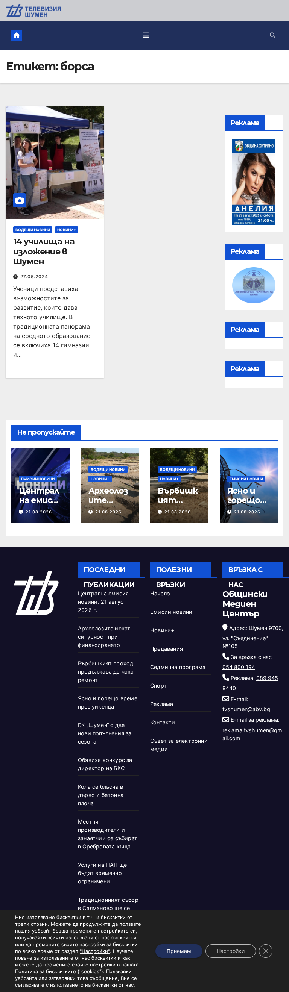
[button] (272, 35)
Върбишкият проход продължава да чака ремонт (106, 671)
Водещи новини (32, 229)
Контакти (162, 722)
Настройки (231, 951)
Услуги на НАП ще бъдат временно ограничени (102, 873)
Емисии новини (38, 479)
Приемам (179, 951)
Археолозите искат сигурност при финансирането (104, 636)
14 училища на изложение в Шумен (44, 251)
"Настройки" (95, 951)
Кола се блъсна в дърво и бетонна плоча (100, 794)
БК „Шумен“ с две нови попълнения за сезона (105, 733)
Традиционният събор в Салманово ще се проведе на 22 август (108, 908)
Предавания (166, 648)
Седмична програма (177, 667)
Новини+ (66, 229)
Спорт (158, 685)
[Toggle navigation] (146, 35)
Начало (160, 593)
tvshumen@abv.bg (246, 709)
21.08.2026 (39, 512)
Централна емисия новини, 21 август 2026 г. (103, 601)
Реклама (161, 704)
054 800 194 (238, 667)
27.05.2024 (34, 276)
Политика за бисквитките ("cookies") (59, 971)
